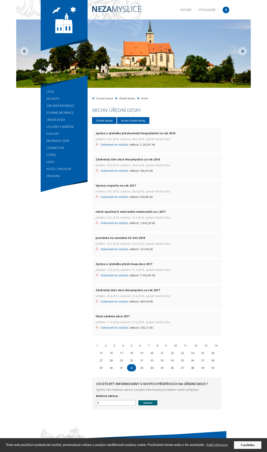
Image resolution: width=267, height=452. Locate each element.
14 (216, 345)
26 (212, 353)
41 (121, 368)
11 (185, 345)
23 (182, 353)
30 (131, 360)
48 (192, 368)
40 (111, 368)
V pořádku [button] (247, 445)
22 (172, 353)
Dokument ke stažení (114, 144)
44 (151, 368)
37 (202, 360)
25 (202, 353)
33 (162, 360)
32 (151, 360)
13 (205, 345)
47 (182, 368)
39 (101, 368)
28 (111, 360)
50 (212, 368)
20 (151, 353)
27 (101, 360)
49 (202, 368)
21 (162, 353)
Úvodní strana (104, 98)
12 (195, 345)
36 (192, 360)
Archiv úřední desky (133, 120)
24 (192, 353)
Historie (186, 10)
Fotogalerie (207, 10)
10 (175, 345)
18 (131, 353)
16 (111, 353)
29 (121, 360)
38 (212, 360)
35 (182, 360)
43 (141, 368)
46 (172, 368)
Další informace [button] (217, 445)
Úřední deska (127, 98)
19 (141, 353)
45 (162, 368)
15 (101, 353)
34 (172, 360)
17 (121, 353)
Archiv (144, 98)
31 (141, 360)
